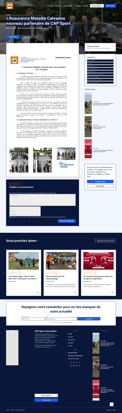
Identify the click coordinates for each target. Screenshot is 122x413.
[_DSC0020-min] (19, 154)
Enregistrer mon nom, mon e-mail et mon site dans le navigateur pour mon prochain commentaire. (38, 217)
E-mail (46, 316)
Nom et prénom (25, 316)
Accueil (8, 14)
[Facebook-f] (79, 365)
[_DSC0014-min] (42, 166)
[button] (113, 46)
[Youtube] (74, 365)
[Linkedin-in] (71, 365)
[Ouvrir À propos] (61, 5)
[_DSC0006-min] (66, 154)
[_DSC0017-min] (42, 154)
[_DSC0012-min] (19, 166)
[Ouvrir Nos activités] (72, 5)
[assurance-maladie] (66, 164)
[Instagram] (76, 365)
